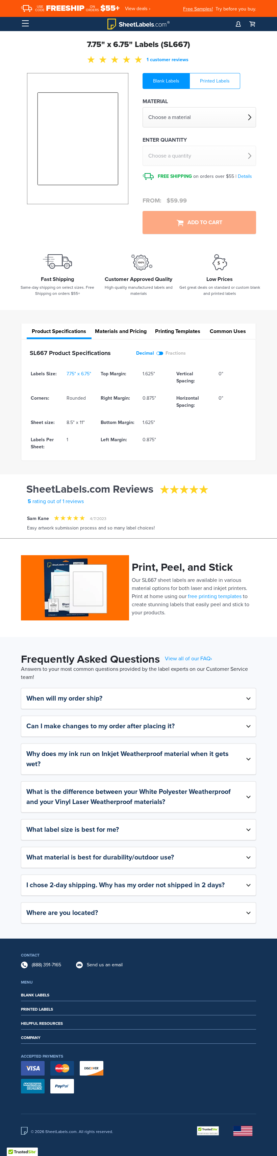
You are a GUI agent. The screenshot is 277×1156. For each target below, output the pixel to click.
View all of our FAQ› (188, 658)
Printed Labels (215, 81)
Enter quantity (165, 140)
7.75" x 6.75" (79, 374)
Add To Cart (202, 222)
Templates (177, 331)
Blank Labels (166, 81)
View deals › (137, 8)
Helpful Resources (42, 1023)
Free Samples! (198, 9)
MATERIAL (155, 101)
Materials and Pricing (121, 331)
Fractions (176, 353)
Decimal (145, 353)
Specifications (59, 331)
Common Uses (228, 331)
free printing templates (215, 596)
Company (31, 1037)
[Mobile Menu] (25, 23)
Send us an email (105, 965)
